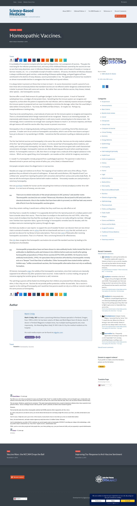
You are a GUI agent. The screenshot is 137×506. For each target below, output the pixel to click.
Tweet (12, 56)
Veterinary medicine (108, 239)
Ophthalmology (106, 201)
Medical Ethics (106, 182)
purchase (19, 186)
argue (29, 271)
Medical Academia (107, 178)
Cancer (104, 117)
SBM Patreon (122, 16)
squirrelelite (108, 333)
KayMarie (107, 276)
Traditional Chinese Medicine (110, 232)
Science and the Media (108, 224)
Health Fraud (106, 155)
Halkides (107, 257)
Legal (103, 174)
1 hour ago (119, 310)
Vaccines (19, 30)
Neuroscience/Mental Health (110, 190)
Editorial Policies (79, 11)
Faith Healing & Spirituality (110, 151)
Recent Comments (120, 11)
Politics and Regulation (109, 209)
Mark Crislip (13, 41)
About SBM (66, 11)
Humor (104, 170)
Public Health (106, 213)
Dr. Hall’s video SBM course (105, 79)
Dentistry (105, 136)
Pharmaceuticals (107, 205)
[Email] (39, 337)
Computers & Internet (108, 128)
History (104, 163)
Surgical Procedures (108, 228)
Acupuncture (106, 101)
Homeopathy (13, 30)
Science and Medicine (108, 220)
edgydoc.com (58, 332)
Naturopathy (106, 186)
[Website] (36, 337)
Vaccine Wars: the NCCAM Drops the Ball (25, 454)
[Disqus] (51, 372)
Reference (107, 11)
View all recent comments (105, 253)
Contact (20, 2)
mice (67, 230)
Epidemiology (106, 144)
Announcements (107, 105)
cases (63, 233)
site (14, 240)
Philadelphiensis (109, 316)
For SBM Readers (94, 11)
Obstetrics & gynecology (109, 197)
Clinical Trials (106, 124)
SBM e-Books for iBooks (109, 74)
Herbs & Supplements (108, 159)
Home (14, 2)
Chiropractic (105, 121)
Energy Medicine (107, 140)
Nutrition (104, 193)
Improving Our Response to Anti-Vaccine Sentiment (98, 454)
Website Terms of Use (29, 2)
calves (37, 230)
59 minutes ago (120, 291)
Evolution (105, 148)
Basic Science (106, 109)
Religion (104, 216)
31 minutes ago (109, 271)
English (102, 385)
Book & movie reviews (108, 113)
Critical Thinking (106, 132)
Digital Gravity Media (89, 498)
